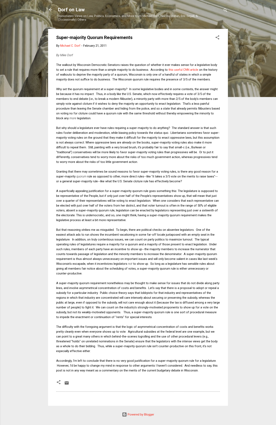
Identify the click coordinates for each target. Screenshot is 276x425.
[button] (217, 38)
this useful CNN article (183, 70)
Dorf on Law (71, 10)
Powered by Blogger (140, 414)
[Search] (225, 11)
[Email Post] (66, 384)
